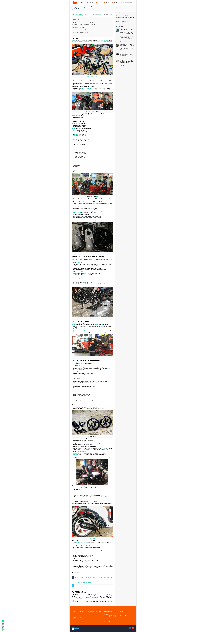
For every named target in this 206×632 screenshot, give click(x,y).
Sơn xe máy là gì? (76, 19)
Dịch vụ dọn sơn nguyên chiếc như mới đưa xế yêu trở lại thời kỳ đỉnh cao (85, 24)
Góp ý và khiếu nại (123, 615)
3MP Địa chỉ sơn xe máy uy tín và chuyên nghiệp (81, 32)
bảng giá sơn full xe (105, 577)
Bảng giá (88, 76)
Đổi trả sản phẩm (123, 612)
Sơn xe (74, 130)
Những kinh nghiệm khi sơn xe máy (78, 30)
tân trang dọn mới (82, 582)
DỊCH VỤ (99, 2)
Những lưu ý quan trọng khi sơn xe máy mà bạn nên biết (82, 29)
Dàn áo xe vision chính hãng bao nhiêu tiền (123, 17)
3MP (101, 14)
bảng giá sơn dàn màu (98, 577)
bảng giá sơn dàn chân (90, 577)
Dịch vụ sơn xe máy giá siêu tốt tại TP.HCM (80, 21)
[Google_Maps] (3, 624)
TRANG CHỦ (82, 2)
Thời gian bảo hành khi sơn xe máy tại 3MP (80, 35)
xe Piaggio (76, 134)
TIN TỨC (107, 2)
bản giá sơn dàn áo (78, 577)
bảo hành (77, 542)
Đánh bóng (75, 212)
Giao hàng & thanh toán (124, 611)
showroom (96, 203)
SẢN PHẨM (91, 2)
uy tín (103, 88)
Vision (77, 160)
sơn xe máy (92, 76)
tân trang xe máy (88, 582)
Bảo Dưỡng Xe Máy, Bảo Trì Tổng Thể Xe (106, 595)
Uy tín (74, 453)
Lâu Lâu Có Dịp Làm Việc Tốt (92, 595)
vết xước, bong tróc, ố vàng (103, 40)
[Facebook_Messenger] (3, 627)
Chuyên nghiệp (75, 454)
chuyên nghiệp (80, 14)
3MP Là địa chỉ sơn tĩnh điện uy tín (78, 27)
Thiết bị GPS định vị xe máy (78, 595)
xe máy (94, 78)
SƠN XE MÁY (78, 115)
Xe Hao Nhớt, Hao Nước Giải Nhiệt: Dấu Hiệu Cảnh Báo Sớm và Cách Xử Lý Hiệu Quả (127, 46)
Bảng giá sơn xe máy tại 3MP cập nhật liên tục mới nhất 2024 (83, 22)
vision (94, 538)
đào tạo (99, 330)
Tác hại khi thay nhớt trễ (120, 15)
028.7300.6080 (110, 620)
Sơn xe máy (74, 40)
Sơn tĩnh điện (74, 258)
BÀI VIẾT (115, 7)
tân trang (103, 453)
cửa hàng (82, 88)
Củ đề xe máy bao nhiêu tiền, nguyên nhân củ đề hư (125, 18)
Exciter (77, 153)
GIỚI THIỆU (116, 2)
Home (111, 7)
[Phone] (3, 621)
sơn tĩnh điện (89, 259)
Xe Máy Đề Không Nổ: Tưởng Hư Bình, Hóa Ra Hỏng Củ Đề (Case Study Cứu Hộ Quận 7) (126, 61)
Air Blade (77, 131)
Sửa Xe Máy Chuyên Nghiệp (121, 21)
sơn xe (77, 14)
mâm (91, 211)
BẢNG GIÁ (73, 115)
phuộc (93, 211)
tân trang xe (91, 111)
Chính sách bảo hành (123, 614)
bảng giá (94, 14)
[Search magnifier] (131, 2)
